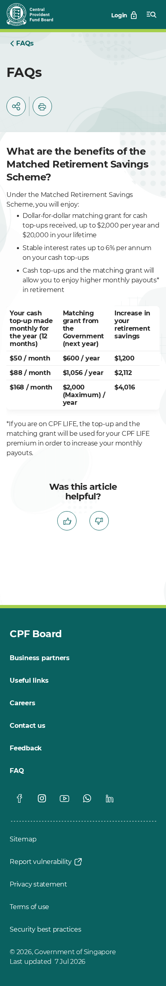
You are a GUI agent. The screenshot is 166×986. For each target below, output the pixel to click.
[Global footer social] (19, 798)
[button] (16, 106)
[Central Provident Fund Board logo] (34, 14)
